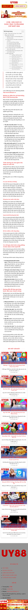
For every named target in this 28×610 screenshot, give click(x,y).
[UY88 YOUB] (14, 2)
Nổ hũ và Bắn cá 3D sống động (14, 46)
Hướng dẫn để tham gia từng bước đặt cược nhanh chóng (14, 51)
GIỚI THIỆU (5, 568)
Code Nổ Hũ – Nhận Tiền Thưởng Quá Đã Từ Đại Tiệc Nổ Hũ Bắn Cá (17, 66)
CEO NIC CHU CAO (7, 570)
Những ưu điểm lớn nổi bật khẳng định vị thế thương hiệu (15, 37)
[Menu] (26, 2)
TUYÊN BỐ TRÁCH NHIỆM (9, 577)
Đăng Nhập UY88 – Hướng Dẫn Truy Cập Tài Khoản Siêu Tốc (17, 61)
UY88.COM (10, 589)
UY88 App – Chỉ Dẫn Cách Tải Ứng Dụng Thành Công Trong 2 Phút (17, 55)
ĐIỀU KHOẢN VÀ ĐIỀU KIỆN (9, 575)
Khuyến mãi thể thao (14, 459)
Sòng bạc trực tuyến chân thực (14, 43)
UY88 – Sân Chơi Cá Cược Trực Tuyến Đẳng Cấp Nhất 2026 (13, 34)
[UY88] (14, 601)
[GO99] (14, 605)
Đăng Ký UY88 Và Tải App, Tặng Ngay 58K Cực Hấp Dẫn (17, 64)
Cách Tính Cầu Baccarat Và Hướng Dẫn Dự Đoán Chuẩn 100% (17, 69)
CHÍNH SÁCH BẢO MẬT (8, 572)
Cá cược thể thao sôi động (14, 42)
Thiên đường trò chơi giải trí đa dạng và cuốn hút (15, 40)
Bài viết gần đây (10, 53)
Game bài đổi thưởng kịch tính (14, 44)
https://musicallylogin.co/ (13, 591)
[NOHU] (14, 608)
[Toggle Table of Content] (22, 31)
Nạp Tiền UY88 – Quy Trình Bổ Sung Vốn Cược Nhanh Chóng (17, 59)
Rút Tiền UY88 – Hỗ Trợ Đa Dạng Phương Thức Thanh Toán (17, 57)
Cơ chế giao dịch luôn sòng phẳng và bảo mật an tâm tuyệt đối (15, 48)
